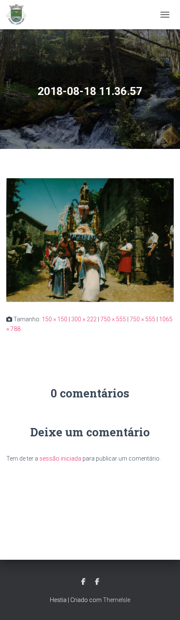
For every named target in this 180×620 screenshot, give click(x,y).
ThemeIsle (116, 600)
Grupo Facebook (97, 582)
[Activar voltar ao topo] (163, 603)
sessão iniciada (60, 458)
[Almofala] (19, 14)
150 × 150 (54, 319)
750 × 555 (113, 319)
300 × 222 (84, 319)
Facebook (83, 582)
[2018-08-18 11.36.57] (90, 239)
